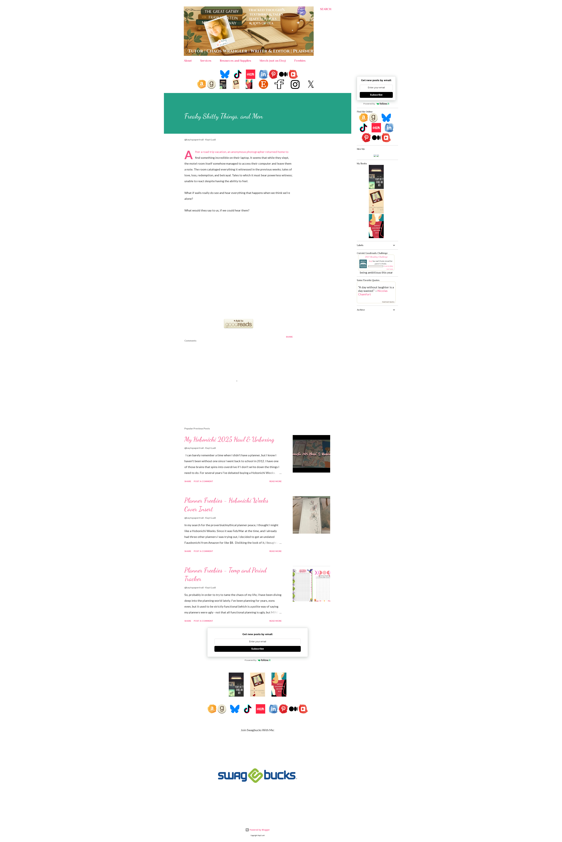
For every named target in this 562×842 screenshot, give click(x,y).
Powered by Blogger (259, 829)
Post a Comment (203, 481)
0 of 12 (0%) (388, 266)
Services (205, 60)
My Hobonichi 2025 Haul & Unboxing (229, 439)
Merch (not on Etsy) (273, 60)
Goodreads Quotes (388, 302)
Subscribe (376, 94)
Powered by (369, 104)
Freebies (300, 60)
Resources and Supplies (235, 60)
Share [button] (289, 336)
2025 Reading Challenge (376, 256)
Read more (275, 481)
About (188, 60)
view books (389, 269)
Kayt (370, 261)
